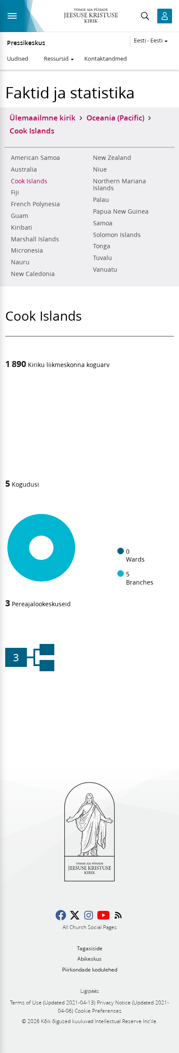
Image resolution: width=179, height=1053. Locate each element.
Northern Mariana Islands (119, 185)
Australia (24, 169)
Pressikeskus (26, 43)
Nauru (20, 262)
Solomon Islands (117, 235)
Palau (101, 199)
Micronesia (27, 250)
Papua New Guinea (121, 211)
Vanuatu (105, 269)
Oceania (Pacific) (115, 117)
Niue (100, 169)
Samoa (103, 223)
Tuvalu (102, 258)
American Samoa (35, 157)
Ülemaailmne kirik (43, 117)
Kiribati (21, 227)
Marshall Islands (35, 239)
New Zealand (112, 157)
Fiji (15, 192)
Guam (19, 215)
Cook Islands (29, 181)
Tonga (101, 246)
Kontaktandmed (105, 58)
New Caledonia (33, 274)
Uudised (17, 58)
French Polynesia (35, 204)
